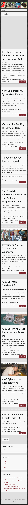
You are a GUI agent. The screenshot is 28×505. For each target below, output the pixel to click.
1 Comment (11, 401)
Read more (22, 81)
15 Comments (7, 111)
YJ (21, 75)
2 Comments (11, 268)
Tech (19, 75)
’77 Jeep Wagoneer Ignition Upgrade (12, 159)
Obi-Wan (5, 75)
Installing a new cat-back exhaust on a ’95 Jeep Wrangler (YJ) (13, 55)
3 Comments (11, 144)
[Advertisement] (14, 31)
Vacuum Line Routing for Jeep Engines (13, 126)
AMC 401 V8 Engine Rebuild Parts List (12, 416)
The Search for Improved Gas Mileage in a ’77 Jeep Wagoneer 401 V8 (14, 196)
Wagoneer (4, 144)
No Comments (12, 178)
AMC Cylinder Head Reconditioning (12, 381)
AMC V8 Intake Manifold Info (10, 283)
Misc (20, 142)
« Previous (5, 439)
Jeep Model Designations (9, 484)
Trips (5, 467)
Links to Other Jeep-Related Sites (11, 486)
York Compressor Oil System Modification (13, 92)
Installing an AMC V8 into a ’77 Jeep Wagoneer (12, 248)
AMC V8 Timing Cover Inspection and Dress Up (13, 332)
